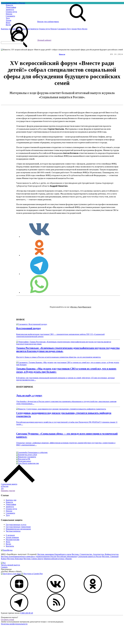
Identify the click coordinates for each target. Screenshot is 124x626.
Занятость (10, 507)
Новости (62, 54)
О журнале (10, 535)
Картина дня (11, 500)
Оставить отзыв (7, 620)
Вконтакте (87, 307)
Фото (8, 542)
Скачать (4, 567)
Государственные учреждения (18, 527)
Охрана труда (11, 509)
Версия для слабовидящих (48, 22)
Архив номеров (12, 537)
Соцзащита (10, 513)
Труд (8, 515)
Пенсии (9, 511)
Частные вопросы (13, 531)
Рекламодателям (12, 540)
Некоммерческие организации (18, 529)
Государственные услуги (16, 525)
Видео (8, 544)
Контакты (10, 546)
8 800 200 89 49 (26, 613)
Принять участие (8, 491)
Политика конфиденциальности (14, 624)
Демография (11, 504)
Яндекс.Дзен (76, 307)
